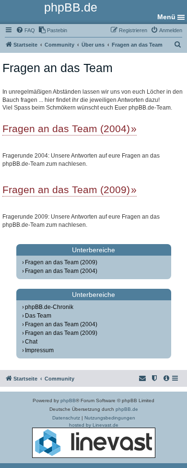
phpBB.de (127, 409)
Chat (31, 341)
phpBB (68, 400)
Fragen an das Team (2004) (66, 128)
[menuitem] (25, 30)
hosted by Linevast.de (93, 425)
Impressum (39, 350)
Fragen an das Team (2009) (66, 189)
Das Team (38, 315)
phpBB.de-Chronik (49, 307)
